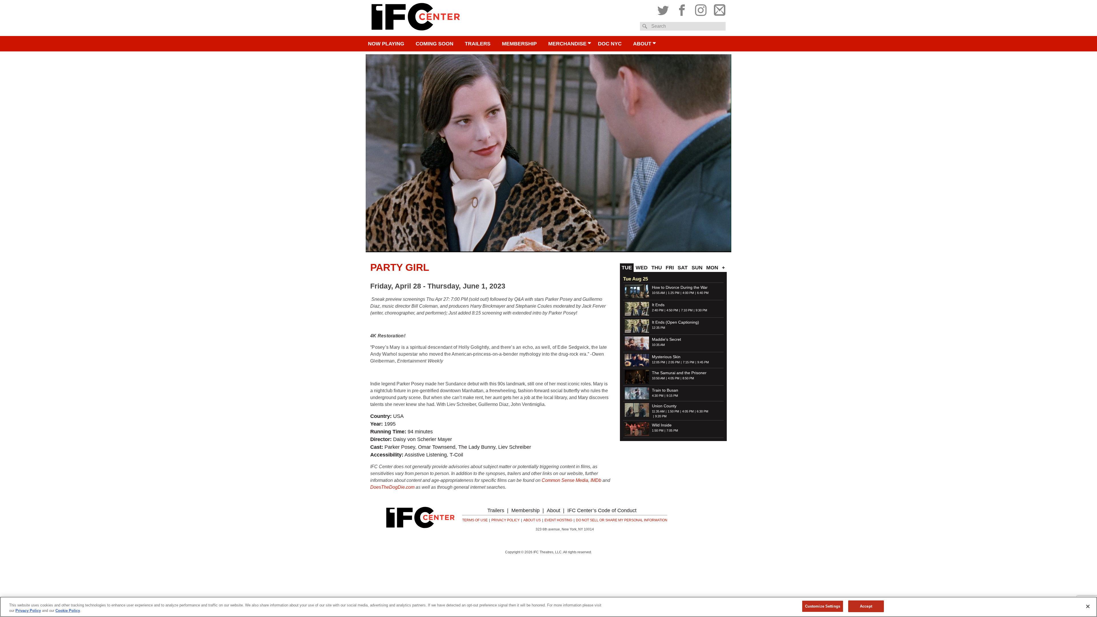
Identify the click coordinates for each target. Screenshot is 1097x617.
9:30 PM (701, 310)
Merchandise (567, 44)
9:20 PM (660, 416)
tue (627, 268)
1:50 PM (673, 411)
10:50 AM (658, 378)
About (642, 44)
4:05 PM (673, 378)
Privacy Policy (505, 520)
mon (712, 268)
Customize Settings (822, 606)
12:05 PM (658, 362)
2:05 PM (674, 362)
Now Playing (386, 44)
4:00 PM (688, 293)
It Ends (658, 305)
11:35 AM (658, 411)
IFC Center (415, 18)
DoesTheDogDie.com (392, 487)
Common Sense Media (565, 480)
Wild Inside (662, 425)
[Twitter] (664, 9)
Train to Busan (665, 390)
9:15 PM (672, 395)
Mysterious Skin (666, 356)
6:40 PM (702, 293)
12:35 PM (658, 327)
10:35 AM (658, 344)
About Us (532, 520)
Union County (664, 406)
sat (683, 268)
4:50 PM (672, 310)
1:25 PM (673, 293)
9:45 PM (703, 362)
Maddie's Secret (666, 339)
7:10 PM (686, 310)
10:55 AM (658, 293)
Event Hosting (558, 520)
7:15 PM (688, 362)
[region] (548, 607)
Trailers (478, 44)
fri (670, 268)
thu (656, 268)
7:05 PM (672, 430)
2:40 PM (657, 310)
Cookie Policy (67, 611)
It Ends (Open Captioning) (675, 322)
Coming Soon (434, 44)
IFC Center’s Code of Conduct (601, 510)
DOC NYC (610, 44)
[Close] (1088, 606)
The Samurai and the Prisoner (679, 372)
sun (697, 268)
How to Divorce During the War (680, 287)
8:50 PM (688, 378)
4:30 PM (657, 395)
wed (642, 268)
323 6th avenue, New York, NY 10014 (565, 529)
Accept (866, 606)
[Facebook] (682, 9)
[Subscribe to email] (718, 9)
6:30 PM (702, 411)
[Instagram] (701, 9)
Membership (519, 44)
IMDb (595, 480)
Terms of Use (475, 520)
